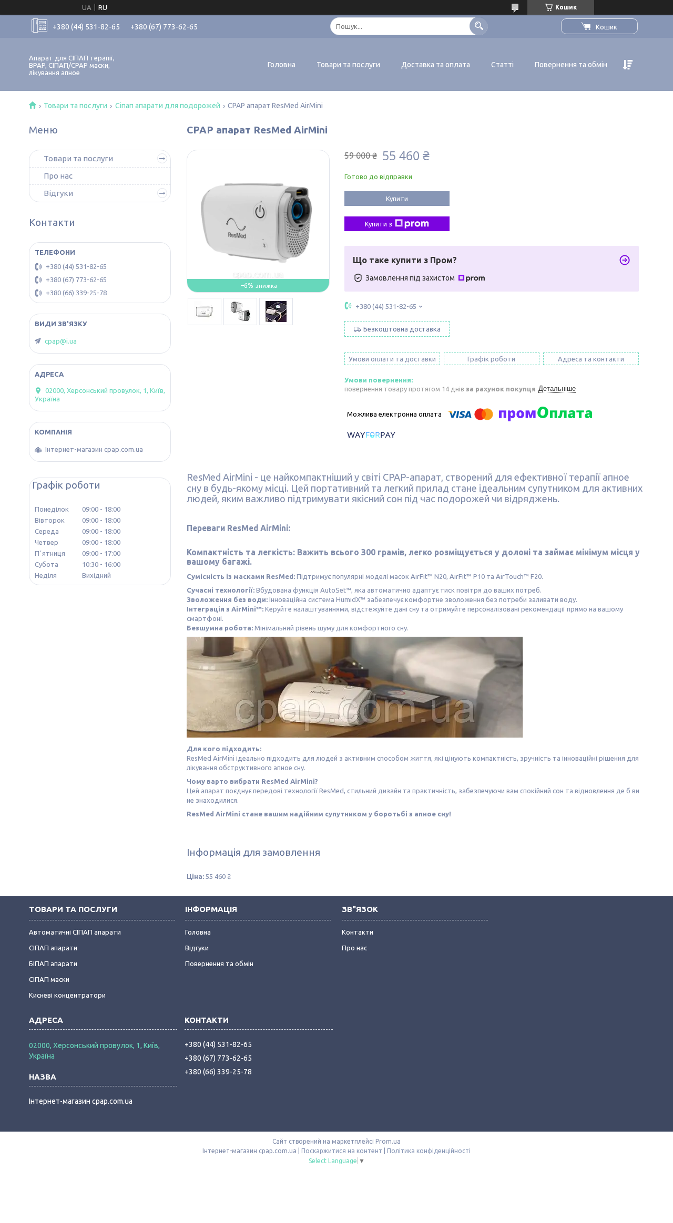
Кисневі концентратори (67, 995)
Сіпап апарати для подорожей (167, 105)
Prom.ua (388, 1141)
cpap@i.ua (61, 341)
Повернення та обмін (571, 64)
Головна (281, 64)
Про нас (58, 175)
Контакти (357, 932)
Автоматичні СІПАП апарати (75, 932)
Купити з (378, 223)
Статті (502, 64)
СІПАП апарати (53, 947)
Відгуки (58, 193)
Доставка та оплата (435, 64)
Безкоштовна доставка (402, 329)
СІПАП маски (49, 979)
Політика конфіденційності (429, 1150)
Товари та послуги (348, 64)
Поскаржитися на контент (341, 1150)
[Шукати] (479, 26)
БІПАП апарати (53, 963)
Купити (397, 198)
